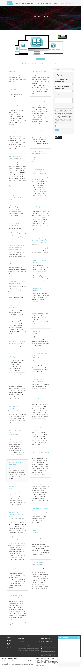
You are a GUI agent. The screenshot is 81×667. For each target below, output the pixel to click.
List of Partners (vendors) (40, 665)
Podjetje (54, 3)
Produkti (23, 3)
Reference (36, 3)
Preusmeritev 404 (25, 645)
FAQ (50, 3)
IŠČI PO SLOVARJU (40, 58)
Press (42, 3)
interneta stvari (19, 237)
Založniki (30, 3)
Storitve (17, 3)
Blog (46, 3)
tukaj (58, 122)
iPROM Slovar (22, 638)
